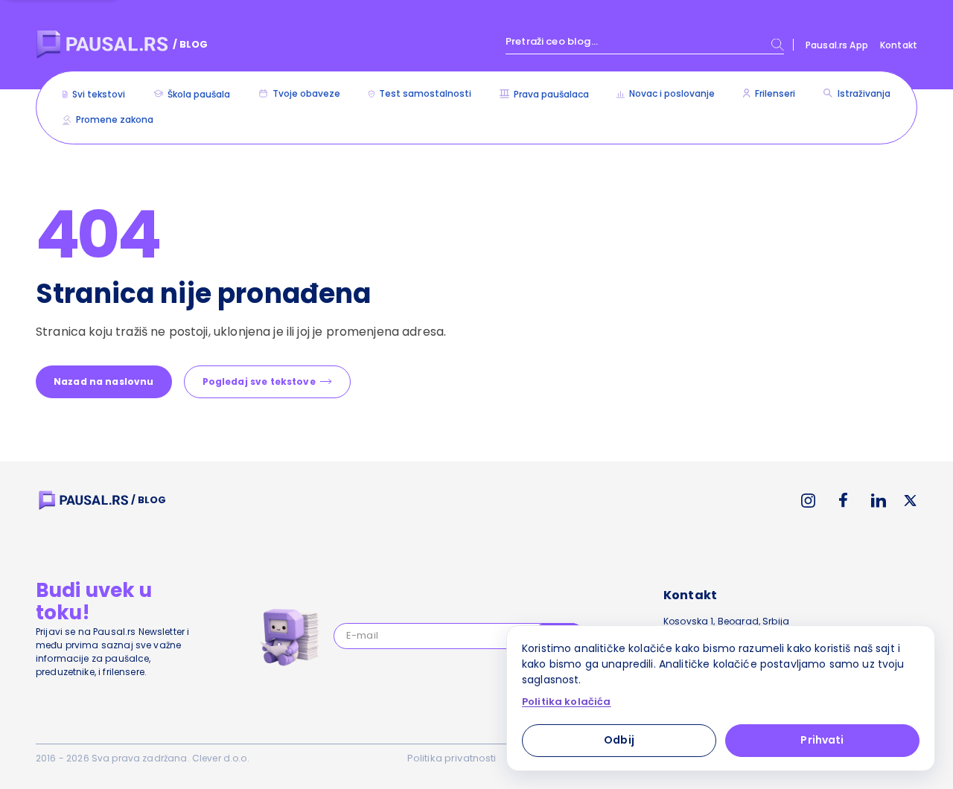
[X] (910, 500)
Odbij (619, 739)
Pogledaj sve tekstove (259, 381)
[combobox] (645, 44)
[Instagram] (808, 500)
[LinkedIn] (878, 500)
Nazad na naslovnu (104, 381)
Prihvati (822, 739)
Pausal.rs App (837, 45)
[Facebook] (843, 500)
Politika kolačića (566, 702)
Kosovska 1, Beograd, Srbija (726, 621)
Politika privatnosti (452, 758)
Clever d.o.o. (220, 758)
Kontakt (898, 45)
